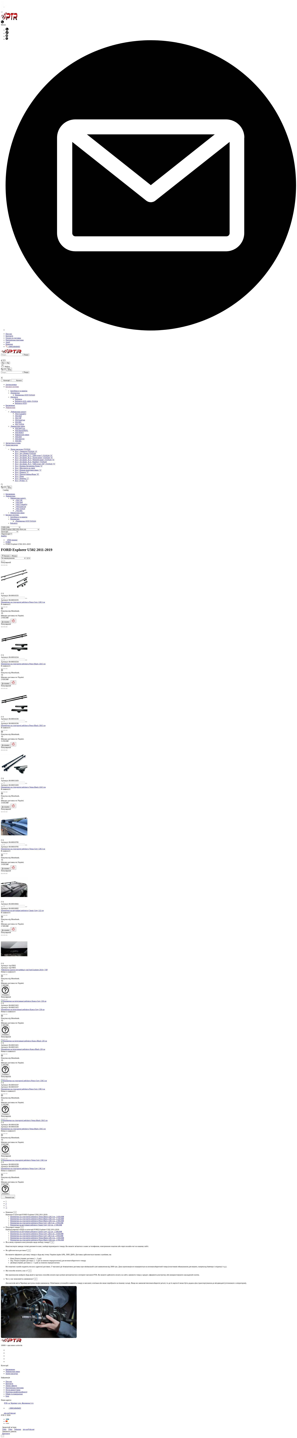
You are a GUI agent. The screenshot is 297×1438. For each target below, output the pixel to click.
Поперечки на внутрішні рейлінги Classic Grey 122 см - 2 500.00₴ (36, 1225)
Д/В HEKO (19, 433)
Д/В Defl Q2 (19, 439)
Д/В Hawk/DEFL (21, 430)
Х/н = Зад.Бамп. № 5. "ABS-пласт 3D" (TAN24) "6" (35, 464)
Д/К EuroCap (20, 420)
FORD (8, 542)
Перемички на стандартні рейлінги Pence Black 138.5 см (23, 725)
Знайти (4, 536)
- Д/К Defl (19, 502)
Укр (8, 363)
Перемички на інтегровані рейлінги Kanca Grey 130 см (22, 1009)
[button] (5, 367)
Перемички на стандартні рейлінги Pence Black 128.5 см (23, 664)
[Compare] (6, 626)
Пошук (26, 355)
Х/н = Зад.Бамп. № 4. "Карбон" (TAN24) (31, 462)
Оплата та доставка (13, 338)
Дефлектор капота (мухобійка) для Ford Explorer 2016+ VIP (24, 970)
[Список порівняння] (2, 6)
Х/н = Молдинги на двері (25, 468)
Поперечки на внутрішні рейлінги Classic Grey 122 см (22, 910)
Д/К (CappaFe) (20, 414)
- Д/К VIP (18, 500)
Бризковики (10, 494)
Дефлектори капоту (18, 412)
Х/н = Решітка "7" (22, 478)
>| (6, 1208)
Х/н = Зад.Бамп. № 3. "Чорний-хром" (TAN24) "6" (35, 460)
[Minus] (2, 598)
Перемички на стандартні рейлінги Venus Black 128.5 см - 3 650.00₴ (37, 1217)
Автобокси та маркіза (18, 391)
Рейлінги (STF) (21, 403)
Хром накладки (12, 1374)
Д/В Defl (18, 437)
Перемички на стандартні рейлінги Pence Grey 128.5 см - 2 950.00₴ (36, 1223)
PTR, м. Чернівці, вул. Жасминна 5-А (19, 1403)
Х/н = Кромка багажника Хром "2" (29, 466)
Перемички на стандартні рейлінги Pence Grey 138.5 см (23, 1089)
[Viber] (7, 39)
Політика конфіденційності (16, 1392)
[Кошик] (148, 2)
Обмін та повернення (14, 1394)
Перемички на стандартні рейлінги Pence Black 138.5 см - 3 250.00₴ (37, 1219)
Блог (7, 1396)
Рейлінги (14, 397)
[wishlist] (5, 370)
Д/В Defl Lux (20, 428)
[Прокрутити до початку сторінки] (2, 1436)
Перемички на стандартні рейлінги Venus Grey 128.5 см (23, 849)
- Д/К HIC (19, 511)
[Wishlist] (4, 626)
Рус (3, 363)
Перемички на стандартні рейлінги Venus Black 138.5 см (23, 1129)
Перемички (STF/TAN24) (25, 395)
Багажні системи (12, 515)
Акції (8, 342)
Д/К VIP (18, 418)
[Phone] (7, 1350)
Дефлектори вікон (17, 426)
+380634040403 (15, 1408)
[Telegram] (7, 36)
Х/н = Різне (19, 476)
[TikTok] (7, 33)
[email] (151, 330)
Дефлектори (11, 496)
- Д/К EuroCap (20, 507)
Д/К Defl (18, 416)
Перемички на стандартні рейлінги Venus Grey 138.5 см (23, 1169)
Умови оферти (11, 1386)
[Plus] (26, 598)
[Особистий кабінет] (148, 8)
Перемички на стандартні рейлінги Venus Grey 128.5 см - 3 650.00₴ (36, 1234)
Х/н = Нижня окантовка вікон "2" (28, 470)
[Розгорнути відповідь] (15, 1212)
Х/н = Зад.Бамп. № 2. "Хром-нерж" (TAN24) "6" (34, 458)
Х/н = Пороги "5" (22, 472)
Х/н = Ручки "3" (21, 481)
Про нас (9, 334)
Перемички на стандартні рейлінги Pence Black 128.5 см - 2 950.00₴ (37, 1221)
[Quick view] (2, 626)
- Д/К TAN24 (20, 509)
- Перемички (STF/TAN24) (25, 521)
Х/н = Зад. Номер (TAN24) (25, 453)
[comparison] (2, 370)
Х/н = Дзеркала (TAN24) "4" (26, 451)
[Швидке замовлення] (13, 621)
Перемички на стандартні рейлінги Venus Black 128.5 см (23, 787)
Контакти (9, 336)
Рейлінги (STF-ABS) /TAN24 (26, 401)
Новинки (9, 344)
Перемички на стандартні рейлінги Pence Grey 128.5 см (23, 602)
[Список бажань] (5, 6)
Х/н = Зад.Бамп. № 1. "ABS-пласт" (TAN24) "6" (34, 455)
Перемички (15, 393)
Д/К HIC (18, 422)
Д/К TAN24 (19, 424)
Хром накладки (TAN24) (20, 449)
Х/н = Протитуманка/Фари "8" (27, 474)
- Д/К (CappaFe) (21, 504)
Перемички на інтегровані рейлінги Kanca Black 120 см (23, 1049)
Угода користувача (13, 1390)
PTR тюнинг (12, 540)
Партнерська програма (15, 340)
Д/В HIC (18, 441)
